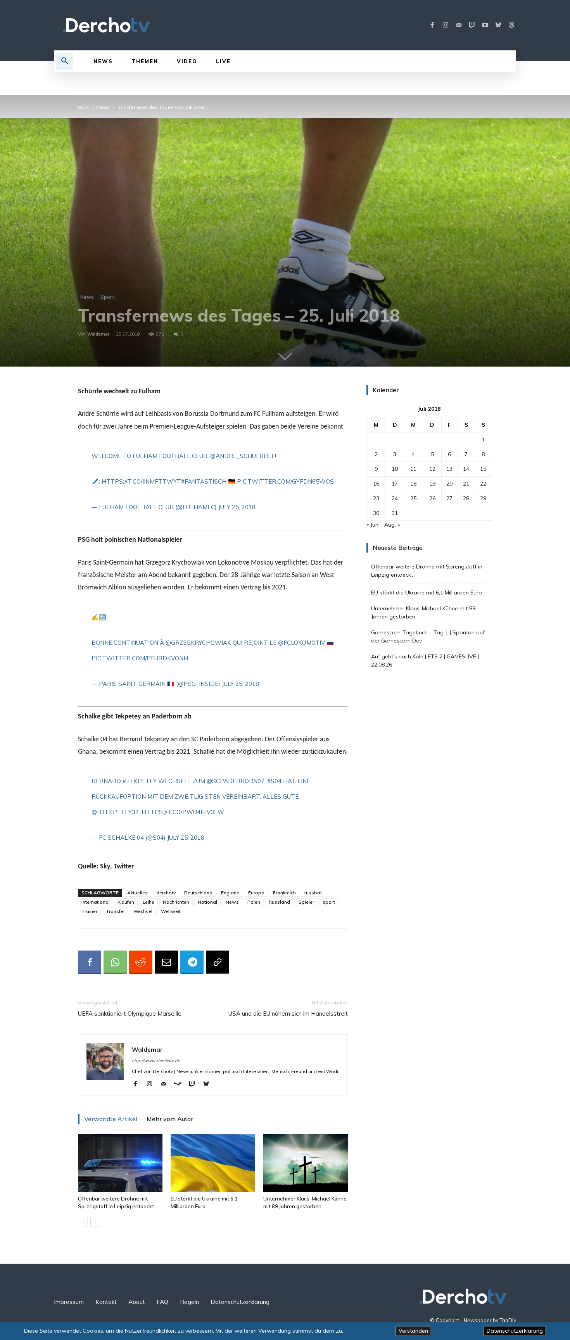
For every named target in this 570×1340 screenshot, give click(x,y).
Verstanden (413, 1330)
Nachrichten (176, 902)
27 (449, 498)
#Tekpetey (140, 781)
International (95, 902)
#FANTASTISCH (203, 481)
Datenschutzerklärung (515, 1330)
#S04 (274, 781)
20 (449, 483)
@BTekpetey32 (115, 812)
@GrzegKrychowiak (198, 642)
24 (395, 498)
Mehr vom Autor (170, 1119)
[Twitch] (472, 25)
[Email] (166, 962)
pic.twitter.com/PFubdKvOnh (140, 658)
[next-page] (95, 1221)
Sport (107, 297)
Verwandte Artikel (110, 1119)
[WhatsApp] (115, 962)
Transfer (115, 911)
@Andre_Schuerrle (242, 456)
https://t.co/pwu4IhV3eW (183, 812)
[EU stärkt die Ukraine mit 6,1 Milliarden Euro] (213, 1163)
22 (483, 483)
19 (432, 483)
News (102, 107)
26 (432, 498)
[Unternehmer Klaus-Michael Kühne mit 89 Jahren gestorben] (305, 1163)
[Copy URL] (217, 962)
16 (376, 483)
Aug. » (392, 524)
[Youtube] (485, 25)
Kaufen (126, 902)
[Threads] (511, 25)
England (230, 893)
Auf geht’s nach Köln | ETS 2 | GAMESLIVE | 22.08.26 (425, 660)
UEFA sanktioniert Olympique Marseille (129, 1013)
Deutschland (198, 893)
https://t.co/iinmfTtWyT (141, 481)
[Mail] (458, 25)
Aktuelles (137, 893)
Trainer (89, 911)
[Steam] (180, 1084)
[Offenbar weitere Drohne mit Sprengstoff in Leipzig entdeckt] (120, 1163)
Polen (253, 902)
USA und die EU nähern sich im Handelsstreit (288, 1013)
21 (466, 483)
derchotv (166, 893)
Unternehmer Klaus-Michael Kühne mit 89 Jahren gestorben (423, 612)
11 (413, 468)
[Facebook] (432, 25)
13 (449, 468)
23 (376, 498)
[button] (64, 61)
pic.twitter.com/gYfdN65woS (285, 481)
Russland (279, 902)
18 (413, 483)
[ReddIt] (140, 962)
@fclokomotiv (301, 642)
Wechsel (142, 911)
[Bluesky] (498, 25)
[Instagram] (445, 25)
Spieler (306, 902)
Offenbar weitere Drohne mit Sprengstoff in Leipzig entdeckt (426, 570)
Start (83, 107)
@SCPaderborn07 (235, 781)
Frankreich (284, 893)
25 (413, 498)
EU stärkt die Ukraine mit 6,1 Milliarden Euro (426, 592)
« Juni (373, 524)
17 (395, 483)
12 (432, 468)
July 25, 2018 (237, 507)
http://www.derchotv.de (156, 1060)
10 (395, 468)
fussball (313, 893)
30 (376, 513)
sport (329, 902)
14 (466, 468)
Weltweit (171, 911)
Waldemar (98, 334)
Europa (256, 893)
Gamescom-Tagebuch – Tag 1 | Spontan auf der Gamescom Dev (428, 636)
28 (466, 498)
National (207, 902)
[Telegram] (192, 962)
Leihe (148, 902)
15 (483, 468)
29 (483, 498)
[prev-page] (83, 1221)
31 (395, 513)
